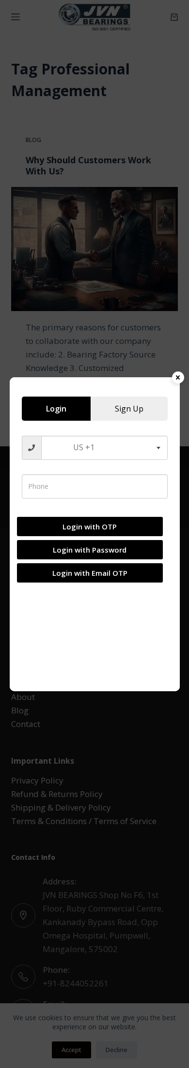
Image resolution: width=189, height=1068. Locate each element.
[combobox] (104, 447)
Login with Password (89, 550)
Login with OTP (90, 526)
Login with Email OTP (89, 573)
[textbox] (104, 447)
